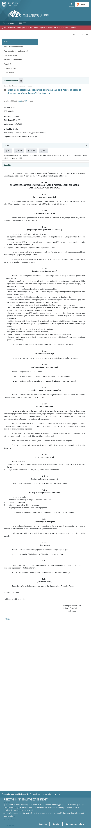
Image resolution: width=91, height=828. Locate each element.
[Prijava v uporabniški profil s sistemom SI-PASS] (82, 4)
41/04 (26, 101)
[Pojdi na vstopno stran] (10, 6)
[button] (45, 80)
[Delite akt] (82, 34)
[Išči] (71, 4)
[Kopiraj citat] (21, 80)
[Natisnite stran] (87, 34)
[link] (8, 23)
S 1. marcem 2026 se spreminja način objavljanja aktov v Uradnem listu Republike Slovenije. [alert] (40, 27)
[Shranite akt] (78, 34)
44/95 (20, 101)
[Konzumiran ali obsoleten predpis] (5, 90)
